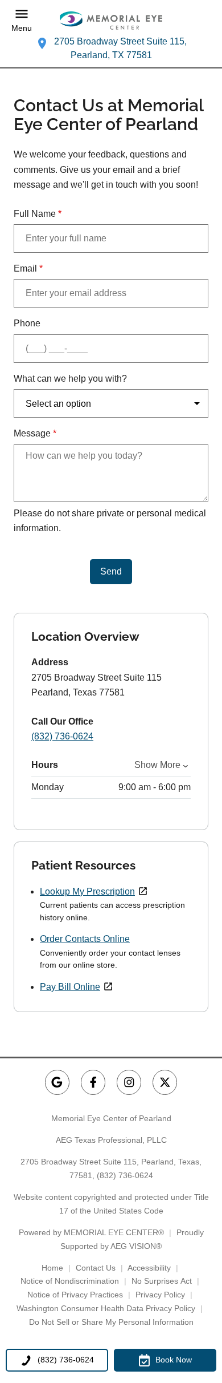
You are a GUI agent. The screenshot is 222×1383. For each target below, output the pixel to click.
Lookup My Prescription (87, 891)
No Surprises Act (161, 1280)
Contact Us (96, 1267)
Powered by (91, 1232)
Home (52, 1267)
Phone (27, 323)
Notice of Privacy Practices (75, 1294)
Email (28, 268)
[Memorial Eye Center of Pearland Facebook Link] (93, 1082)
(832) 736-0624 (62, 736)
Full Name (37, 214)
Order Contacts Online (85, 939)
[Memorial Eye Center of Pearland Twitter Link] (165, 1082)
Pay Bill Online (70, 987)
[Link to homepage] (111, 20)
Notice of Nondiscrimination (69, 1280)
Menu (21, 28)
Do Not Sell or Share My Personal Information (111, 1322)
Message (35, 433)
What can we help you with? (70, 378)
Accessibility (149, 1267)
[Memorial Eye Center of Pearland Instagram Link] (129, 1082)
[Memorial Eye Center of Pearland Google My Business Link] (57, 1082)
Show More (157, 765)
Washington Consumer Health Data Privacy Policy (106, 1308)
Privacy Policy (160, 1294)
